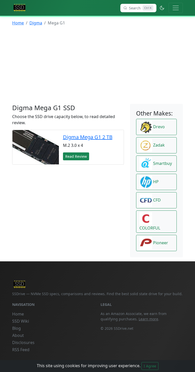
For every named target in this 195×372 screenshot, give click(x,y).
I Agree (150, 366)
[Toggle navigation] (176, 8)
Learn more (148, 319)
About (18, 335)
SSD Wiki (20, 321)
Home (18, 23)
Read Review (76, 156)
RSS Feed (20, 349)
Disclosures (23, 342)
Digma (35, 23)
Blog (16, 328)
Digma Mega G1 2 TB (87, 137)
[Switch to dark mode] (162, 8)
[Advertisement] (97, 65)
